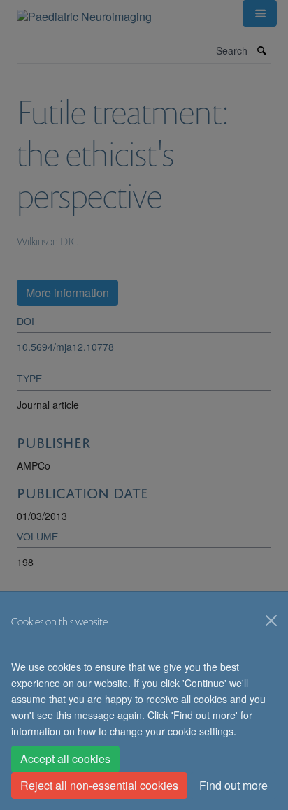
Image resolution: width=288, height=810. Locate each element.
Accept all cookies (65, 759)
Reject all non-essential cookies (99, 785)
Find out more (233, 785)
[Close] (271, 620)
